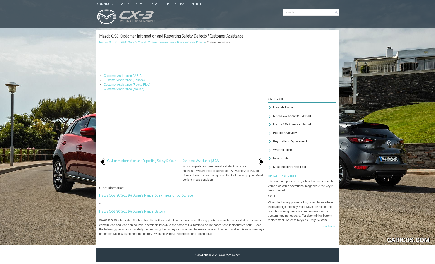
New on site (281, 158)
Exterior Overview (285, 132)
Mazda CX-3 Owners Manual (292, 116)
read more (329, 226)
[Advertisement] (182, 57)
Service (140, 3)
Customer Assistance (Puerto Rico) (127, 84)
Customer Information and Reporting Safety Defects (176, 42)
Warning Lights (283, 149)
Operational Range (282, 176)
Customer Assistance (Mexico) (124, 89)
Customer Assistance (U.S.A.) (123, 75)
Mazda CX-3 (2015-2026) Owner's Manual (122, 42)
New (154, 3)
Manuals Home (283, 107)
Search (196, 3)
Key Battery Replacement (290, 141)
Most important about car (289, 166)
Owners (124, 3)
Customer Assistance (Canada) (124, 80)
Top (166, 3)
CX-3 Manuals (104, 3)
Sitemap (180, 3)
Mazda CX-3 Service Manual (292, 124)
